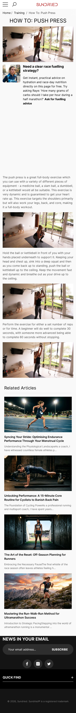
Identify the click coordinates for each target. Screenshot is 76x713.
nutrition (60, 82)
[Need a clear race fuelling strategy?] (11, 73)
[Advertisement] (38, 137)
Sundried (22, 701)
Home (7, 13)
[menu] (5, 4)
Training (19, 13)
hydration (29, 82)
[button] (14, 4)
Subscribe (60, 649)
